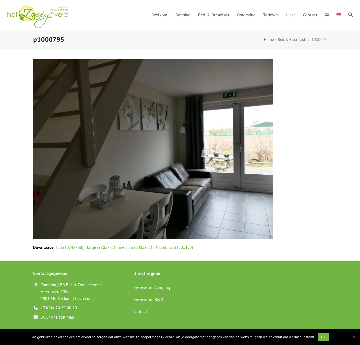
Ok (323, 337)
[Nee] (353, 336)
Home (269, 39)
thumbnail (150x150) (174, 247)
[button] (350, 15)
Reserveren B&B (148, 299)
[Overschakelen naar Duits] (339, 15)
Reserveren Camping (151, 287)
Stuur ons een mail (57, 317)
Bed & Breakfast (292, 39)
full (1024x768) (69, 247)
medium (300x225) (135, 247)
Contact (140, 311)
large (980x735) (101, 247)
